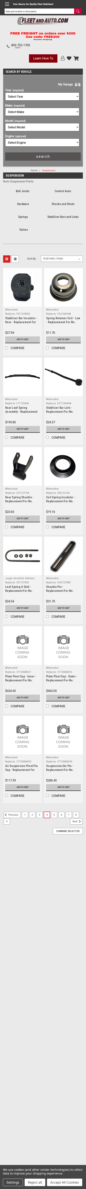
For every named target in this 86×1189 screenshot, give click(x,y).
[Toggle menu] (7, 4)
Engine (15, 136)
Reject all (35, 1182)
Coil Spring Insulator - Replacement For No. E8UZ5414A (60, 501)
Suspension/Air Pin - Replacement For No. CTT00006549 (60, 769)
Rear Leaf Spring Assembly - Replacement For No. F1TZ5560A (21, 411)
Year (14, 90)
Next (75, 821)
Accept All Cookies (64, 1182)
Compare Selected (68, 831)
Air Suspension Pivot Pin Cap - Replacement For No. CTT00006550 (21, 769)
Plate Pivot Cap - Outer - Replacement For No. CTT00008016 (61, 680)
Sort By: (31, 258)
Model (15, 121)
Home (34, 170)
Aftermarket (11, 309)
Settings (12, 1182)
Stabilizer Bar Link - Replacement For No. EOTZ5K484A (60, 411)
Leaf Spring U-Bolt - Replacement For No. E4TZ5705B (19, 590)
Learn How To (43, 58)
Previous (13, 814)
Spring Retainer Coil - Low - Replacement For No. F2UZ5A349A (63, 322)
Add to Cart (23, 339)
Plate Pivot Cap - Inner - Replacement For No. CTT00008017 (20, 680)
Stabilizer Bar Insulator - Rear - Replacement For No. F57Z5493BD (21, 322)
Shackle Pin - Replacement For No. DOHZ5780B (60, 590)
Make (15, 105)
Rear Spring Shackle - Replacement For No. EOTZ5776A (19, 501)
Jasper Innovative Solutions (20, 578)
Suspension (49, 170)
